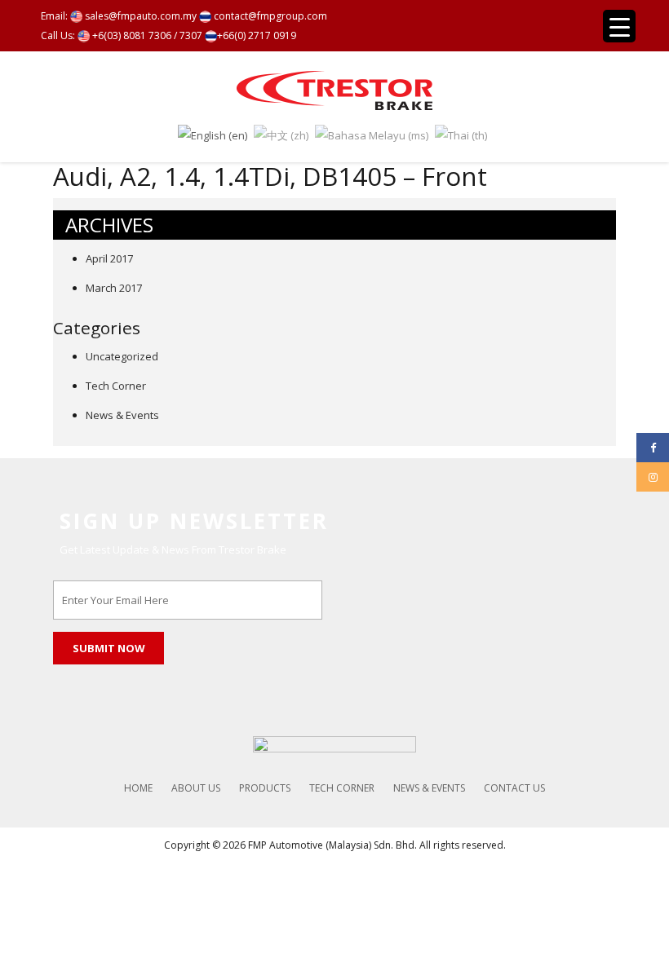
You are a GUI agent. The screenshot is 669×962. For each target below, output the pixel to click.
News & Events (122, 415)
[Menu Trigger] (619, 26)
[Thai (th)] (461, 133)
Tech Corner (116, 385)
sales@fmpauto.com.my (139, 16)
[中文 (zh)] (281, 133)
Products (264, 788)
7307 (190, 35)
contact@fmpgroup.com (269, 16)
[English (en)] (212, 133)
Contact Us (514, 788)
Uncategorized (122, 356)
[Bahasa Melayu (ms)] (371, 133)
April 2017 (109, 258)
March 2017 (114, 287)
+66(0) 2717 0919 (256, 35)
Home (138, 788)
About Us (195, 788)
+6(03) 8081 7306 (130, 35)
